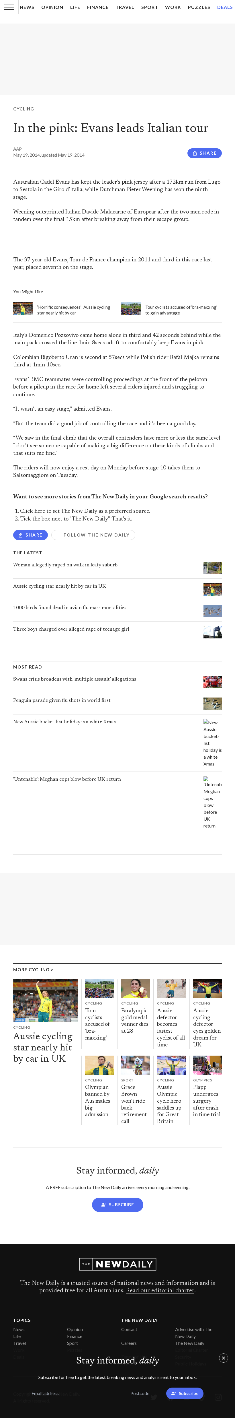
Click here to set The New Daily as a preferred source (84, 511)
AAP (17, 148)
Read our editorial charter (160, 1291)
